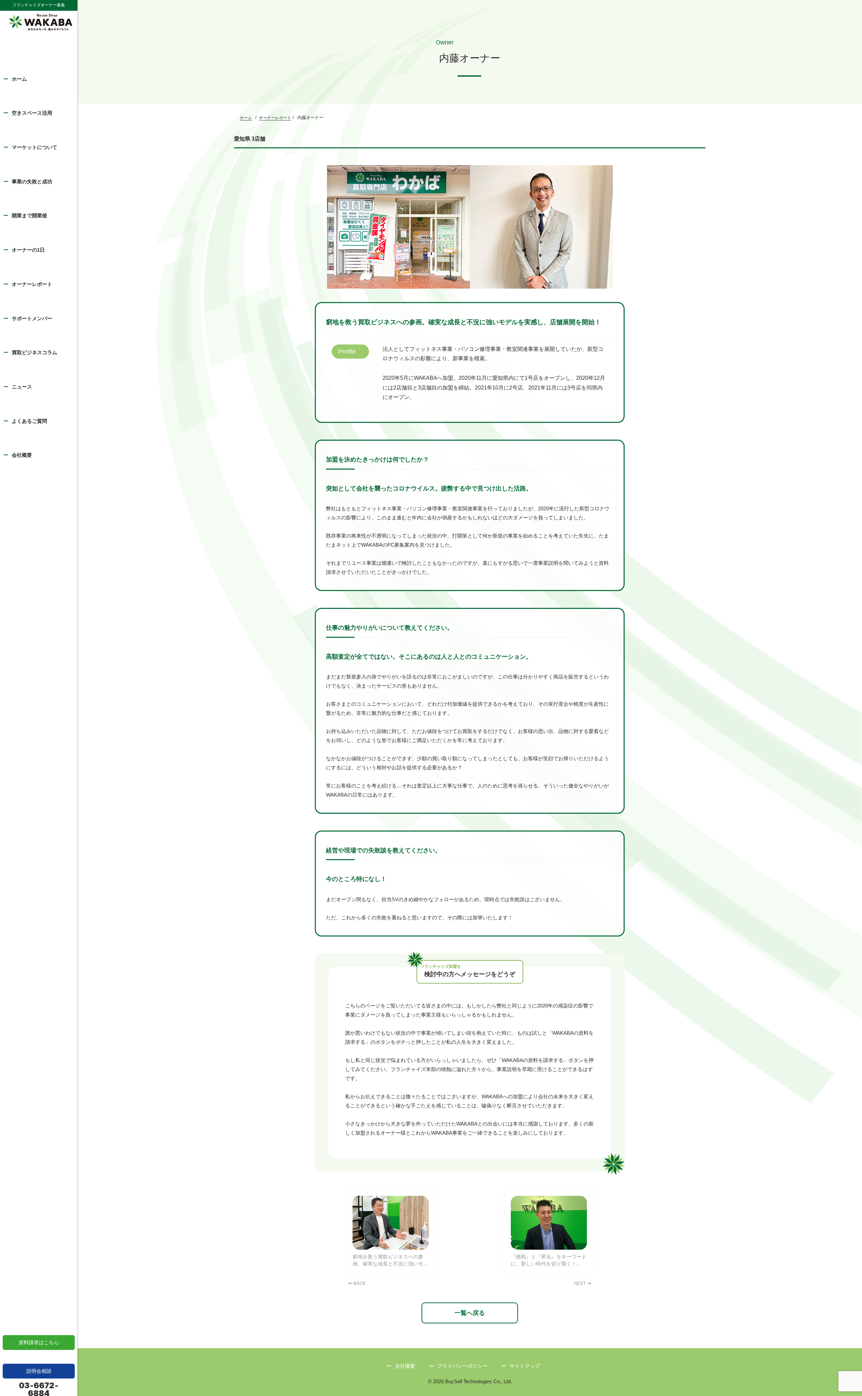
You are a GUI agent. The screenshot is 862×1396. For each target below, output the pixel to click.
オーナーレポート (32, 284)
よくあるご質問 (29, 421)
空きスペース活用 (32, 113)
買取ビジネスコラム (34, 352)
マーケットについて (34, 147)
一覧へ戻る (470, 1313)
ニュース (22, 387)
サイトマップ (524, 1366)
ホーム (19, 79)
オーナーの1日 (28, 250)
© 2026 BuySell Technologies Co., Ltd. (470, 1381)
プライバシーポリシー (462, 1366)
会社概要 (22, 455)
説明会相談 (39, 1371)
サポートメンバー (32, 318)
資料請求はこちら (39, 1342)
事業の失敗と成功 (32, 181)
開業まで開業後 (29, 215)
